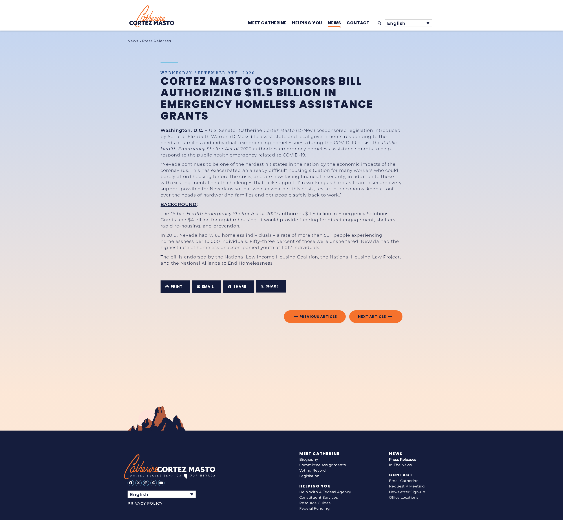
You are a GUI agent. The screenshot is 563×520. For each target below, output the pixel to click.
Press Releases (156, 41)
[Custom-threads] (153, 483)
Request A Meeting (407, 486)
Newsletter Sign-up (407, 492)
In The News (400, 465)
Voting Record (312, 470)
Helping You (315, 486)
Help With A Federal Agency (325, 492)
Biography (308, 459)
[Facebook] (131, 483)
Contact (401, 475)
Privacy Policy (145, 503)
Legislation (309, 476)
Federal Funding (314, 508)
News (133, 41)
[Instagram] (146, 483)
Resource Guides (315, 503)
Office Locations (403, 497)
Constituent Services (318, 497)
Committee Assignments (322, 465)
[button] (175, 286)
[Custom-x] (138, 483)
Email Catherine (404, 481)
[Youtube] (161, 483)
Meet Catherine (319, 453)
